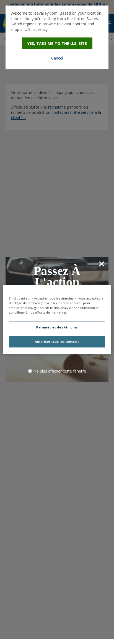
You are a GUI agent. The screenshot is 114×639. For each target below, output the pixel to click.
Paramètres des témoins (57, 327)
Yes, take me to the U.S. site (57, 43)
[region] (57, 319)
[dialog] (57, 37)
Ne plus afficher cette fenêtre (59, 371)
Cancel (57, 58)
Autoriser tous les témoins (57, 341)
